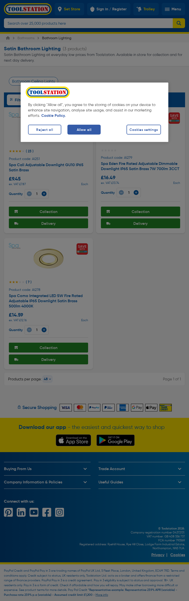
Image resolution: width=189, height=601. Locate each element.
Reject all (44, 129)
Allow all (84, 129)
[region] (94, 112)
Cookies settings (143, 129)
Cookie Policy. (53, 115)
